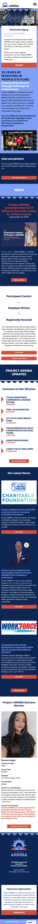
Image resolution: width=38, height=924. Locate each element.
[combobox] (31, 922)
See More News (19, 690)
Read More (19, 532)
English (30, 922)
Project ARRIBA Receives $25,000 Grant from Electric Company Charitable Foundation (18, 512)
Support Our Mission (19, 358)
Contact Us (19, 912)
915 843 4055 (19, 870)
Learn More (19, 352)
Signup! (19, 65)
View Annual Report (19, 178)
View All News (19, 280)
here (3, 168)
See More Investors (19, 461)
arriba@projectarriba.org (19, 872)
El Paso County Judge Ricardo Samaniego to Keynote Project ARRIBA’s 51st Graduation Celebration (16, 574)
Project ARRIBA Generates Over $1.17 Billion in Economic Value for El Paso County (19, 209)
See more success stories (19, 826)
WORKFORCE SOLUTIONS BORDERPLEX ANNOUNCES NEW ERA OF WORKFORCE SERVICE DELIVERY (17, 649)
